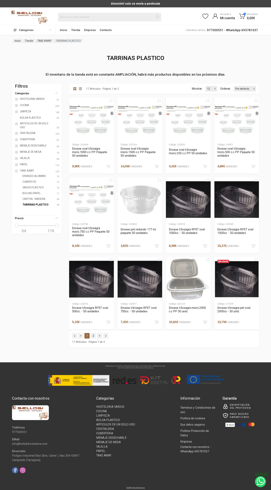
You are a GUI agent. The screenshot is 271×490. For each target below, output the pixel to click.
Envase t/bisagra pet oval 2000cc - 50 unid (233, 309)
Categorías (22, 93)
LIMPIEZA (103, 415)
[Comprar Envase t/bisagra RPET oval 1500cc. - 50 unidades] (253, 246)
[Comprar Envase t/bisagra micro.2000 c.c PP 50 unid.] (205, 322)
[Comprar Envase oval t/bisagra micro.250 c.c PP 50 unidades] (205, 166)
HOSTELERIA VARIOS (110, 406)
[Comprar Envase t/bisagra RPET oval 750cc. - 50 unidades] (156, 322)
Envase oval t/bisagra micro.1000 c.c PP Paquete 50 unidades (89, 152)
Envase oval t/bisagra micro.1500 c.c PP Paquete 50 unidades (138, 152)
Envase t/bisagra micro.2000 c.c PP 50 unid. (187, 309)
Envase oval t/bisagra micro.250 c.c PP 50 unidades (188, 151)
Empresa (90, 30)
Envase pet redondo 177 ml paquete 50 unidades (138, 231)
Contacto (106, 30)
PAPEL (100, 451)
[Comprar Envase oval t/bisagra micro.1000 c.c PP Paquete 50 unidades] (108, 166)
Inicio (63, 30)
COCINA (101, 411)
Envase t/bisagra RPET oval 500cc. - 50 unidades (90, 309)
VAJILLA (101, 446)
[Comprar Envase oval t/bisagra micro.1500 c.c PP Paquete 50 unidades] (156, 166)
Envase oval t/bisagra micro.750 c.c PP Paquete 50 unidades (91, 231)
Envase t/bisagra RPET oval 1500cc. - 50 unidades (235, 231)
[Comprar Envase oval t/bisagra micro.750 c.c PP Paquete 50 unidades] (108, 246)
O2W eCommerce (135, 487)
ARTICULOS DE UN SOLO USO (115, 424)
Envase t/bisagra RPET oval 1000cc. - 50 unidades (187, 231)
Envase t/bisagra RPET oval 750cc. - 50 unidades (139, 309)
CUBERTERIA (104, 433)
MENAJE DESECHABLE (111, 437)
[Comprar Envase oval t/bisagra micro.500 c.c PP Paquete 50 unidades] (253, 166)
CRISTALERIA (105, 429)
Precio (19, 218)
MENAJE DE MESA (108, 442)
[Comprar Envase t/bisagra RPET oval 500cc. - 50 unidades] (108, 322)
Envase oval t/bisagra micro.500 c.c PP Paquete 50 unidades (236, 152)
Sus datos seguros (192, 424)
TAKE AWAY (44, 40)
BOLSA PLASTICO (108, 420)
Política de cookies (192, 418)
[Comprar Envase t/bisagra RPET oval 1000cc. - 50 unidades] (205, 246)
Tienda (75, 30)
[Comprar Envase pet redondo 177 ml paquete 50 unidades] (156, 246)
